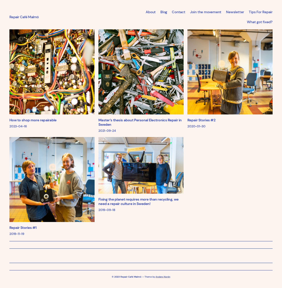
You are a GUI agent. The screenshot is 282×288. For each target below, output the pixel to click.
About (151, 12)
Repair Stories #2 (201, 120)
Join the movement (205, 12)
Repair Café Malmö (24, 17)
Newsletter (235, 12)
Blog (163, 12)
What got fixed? (260, 22)
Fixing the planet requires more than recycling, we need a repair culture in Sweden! (138, 201)
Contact (178, 12)
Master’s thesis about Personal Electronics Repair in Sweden (140, 122)
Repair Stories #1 (23, 227)
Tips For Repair (261, 12)
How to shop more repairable (33, 120)
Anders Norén (163, 276)
